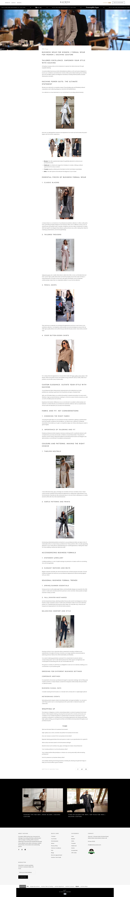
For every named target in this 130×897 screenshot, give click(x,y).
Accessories (74, 850)
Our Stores (53, 838)
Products (7, 2)
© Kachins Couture (65, 891)
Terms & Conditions (56, 848)
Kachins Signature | (59, 886)
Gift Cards (73, 852)
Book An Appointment (119, 2)
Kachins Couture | (69, 886)
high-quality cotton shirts (78, 376)
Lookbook (106, 2)
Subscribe (23, 877)
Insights (19, 2)
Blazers (73, 838)
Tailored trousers (46, 275)
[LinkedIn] (25, 849)
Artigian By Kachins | (35, 886)
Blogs (52, 852)
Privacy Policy (54, 845)
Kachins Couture (47, 66)
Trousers (73, 843)
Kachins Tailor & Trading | (47, 886)
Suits (72, 836)
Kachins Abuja (84, 886)
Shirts (72, 841)
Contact (13, 2)
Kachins (65, 2)
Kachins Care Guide (56, 857)
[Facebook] (18, 849)
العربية (64, 890)
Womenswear (54, 841)
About (52, 843)
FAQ (52, 850)
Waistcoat (74, 845)
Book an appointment (56, 855)
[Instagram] (21, 849)
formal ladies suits (69, 87)
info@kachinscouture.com (94, 844)
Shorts (73, 848)
